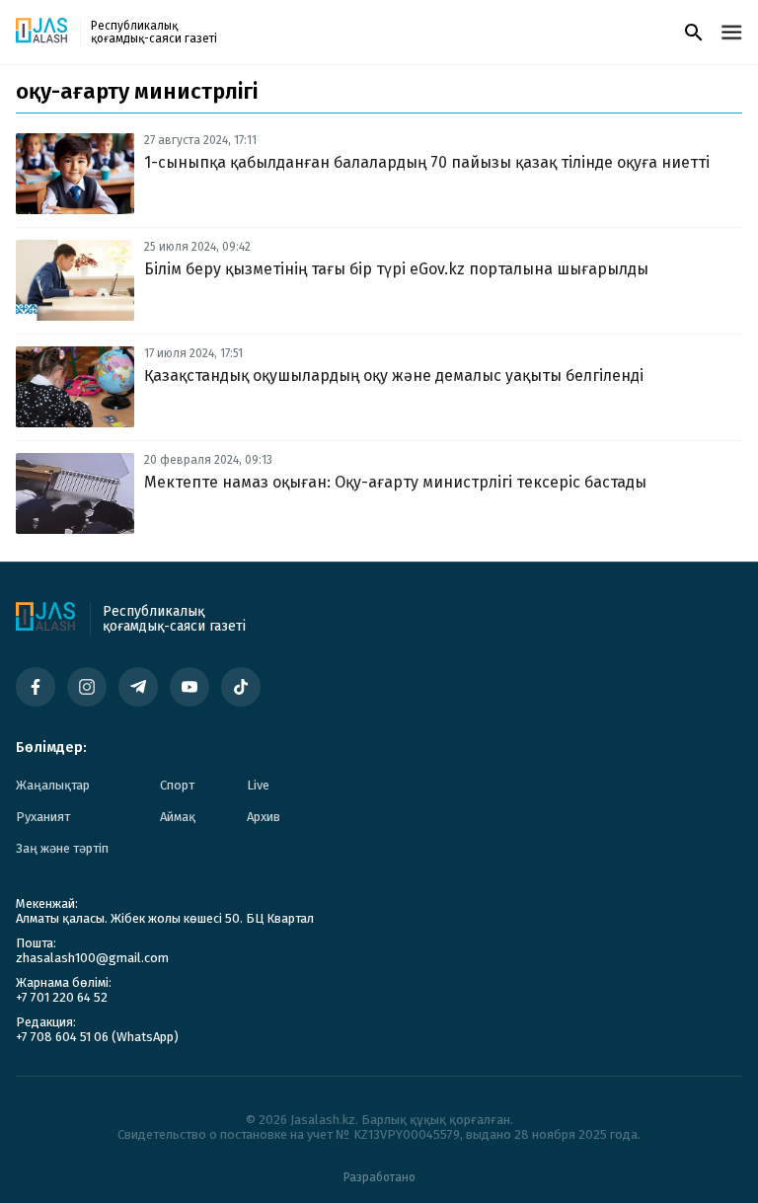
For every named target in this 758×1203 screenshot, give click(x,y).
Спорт (177, 785)
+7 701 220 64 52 (62, 997)
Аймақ (177, 816)
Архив (263, 816)
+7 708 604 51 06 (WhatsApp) (97, 1036)
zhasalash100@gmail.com (92, 957)
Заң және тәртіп (62, 848)
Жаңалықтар (53, 785)
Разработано (379, 1177)
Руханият (43, 816)
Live (258, 785)
